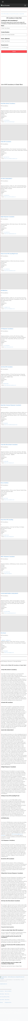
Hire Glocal (3, 633)
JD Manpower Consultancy (7, 328)
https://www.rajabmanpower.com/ (10, 233)
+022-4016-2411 (6, 157)
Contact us (2, 991)
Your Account (2, 996)
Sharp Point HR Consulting (7, 519)
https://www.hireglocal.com (9, 652)
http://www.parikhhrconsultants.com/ (10, 158)
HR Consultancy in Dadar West (18, 13)
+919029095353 (6, 195)
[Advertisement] (14, 68)
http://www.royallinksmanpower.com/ (10, 424)
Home (2, 13)
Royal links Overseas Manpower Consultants (11, 405)
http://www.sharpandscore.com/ (9, 270)
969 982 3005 (5, 461)
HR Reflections (4, 290)
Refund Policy (7, 999)
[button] (14, 640)
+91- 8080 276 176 (6, 307)
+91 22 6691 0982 (6, 611)
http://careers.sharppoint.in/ (9, 536)
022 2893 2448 (6, 535)
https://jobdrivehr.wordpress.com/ (10, 385)
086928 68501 (6, 383)
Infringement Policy (8, 1002)
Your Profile (2, 999)
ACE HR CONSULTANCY (6, 178)
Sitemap (1, 1002)
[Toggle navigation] (3, 2)
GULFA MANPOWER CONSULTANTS (9, 593)
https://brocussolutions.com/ (9, 499)
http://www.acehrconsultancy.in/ (10, 196)
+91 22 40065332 (6, 269)
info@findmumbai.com (3, 983)
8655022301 (5, 423)
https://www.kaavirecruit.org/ (9, 121)
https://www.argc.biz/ (8, 573)
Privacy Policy (7, 996)
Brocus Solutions (4, 482)
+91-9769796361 (6, 120)
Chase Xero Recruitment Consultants (9, 444)
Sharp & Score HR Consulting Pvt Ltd (9, 253)
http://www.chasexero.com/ (9, 462)
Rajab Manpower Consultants (7, 216)
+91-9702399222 (6, 345)
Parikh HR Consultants (6, 141)
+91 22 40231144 (6, 232)
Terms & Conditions (8, 991)
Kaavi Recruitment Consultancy (8, 103)
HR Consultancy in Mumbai (8, 13)
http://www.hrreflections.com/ (9, 308)
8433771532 (5, 498)
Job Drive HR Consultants (7, 366)
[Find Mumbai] (5, 5)
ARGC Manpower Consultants (8, 556)
